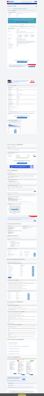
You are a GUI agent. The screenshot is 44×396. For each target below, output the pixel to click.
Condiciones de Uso (16, 390)
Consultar (19, 97)
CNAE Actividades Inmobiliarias (14, 385)
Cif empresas (13, 383)
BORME (30, 383)
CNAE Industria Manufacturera (22, 385)
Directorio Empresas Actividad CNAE (14, 4)
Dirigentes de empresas (10, 383)
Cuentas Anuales (33, 383)
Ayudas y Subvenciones (21, 383)
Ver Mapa (22, 13)
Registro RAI (24, 383)
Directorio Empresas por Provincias (21, 4)
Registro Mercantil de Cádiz (19, 43)
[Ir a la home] (10, 1)
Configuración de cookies (28, 390)
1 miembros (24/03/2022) (16, 149)
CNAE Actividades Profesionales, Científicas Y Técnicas (29, 385)
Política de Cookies (24, 390)
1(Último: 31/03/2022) (17, 243)
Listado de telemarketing (17, 383)
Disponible (18, 88)
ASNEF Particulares (27, 383)
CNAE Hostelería (18, 385)
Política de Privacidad (20, 390)
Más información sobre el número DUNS (22, 31)
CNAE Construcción (9, 385)
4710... (17, 31)
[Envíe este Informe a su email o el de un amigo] (36, 6)
